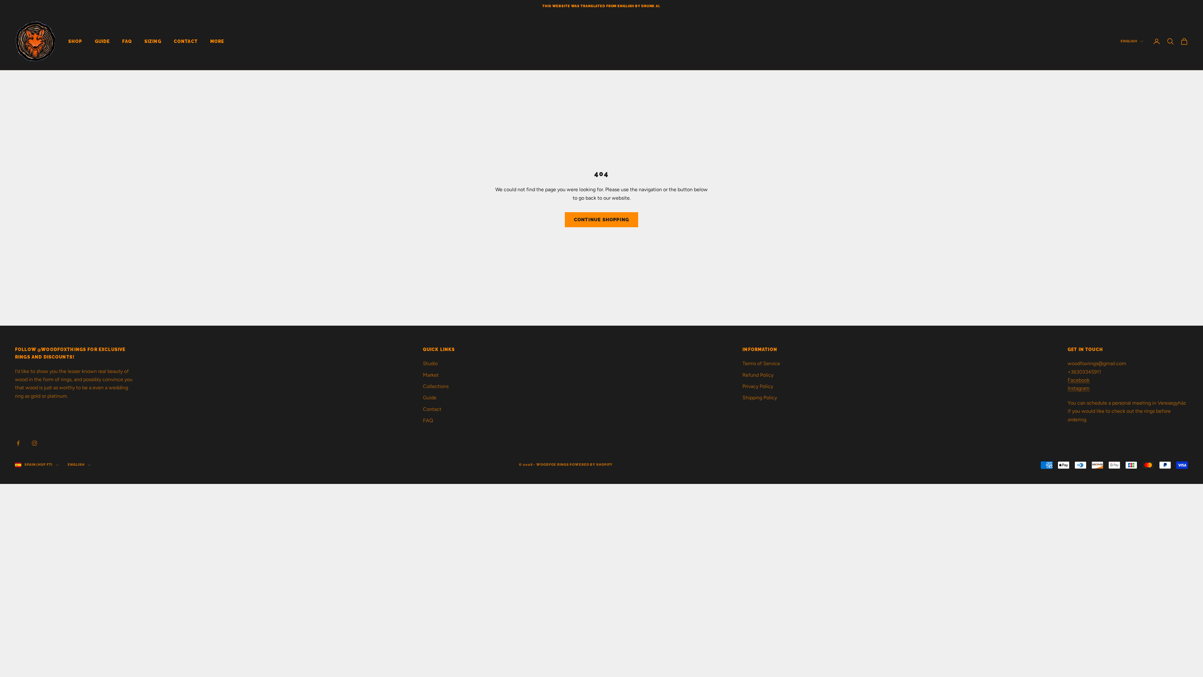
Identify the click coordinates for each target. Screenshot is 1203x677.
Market (431, 375)
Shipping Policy (759, 398)
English (1129, 41)
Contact (186, 41)
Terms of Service (761, 363)
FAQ (127, 41)
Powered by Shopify (591, 465)
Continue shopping (601, 220)
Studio (430, 363)
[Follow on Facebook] (18, 443)
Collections (436, 386)
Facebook (1079, 380)
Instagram (1079, 388)
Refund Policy (757, 375)
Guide (102, 41)
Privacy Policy (757, 386)
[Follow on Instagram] (34, 443)
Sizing (152, 41)
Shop (75, 41)
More (217, 41)
